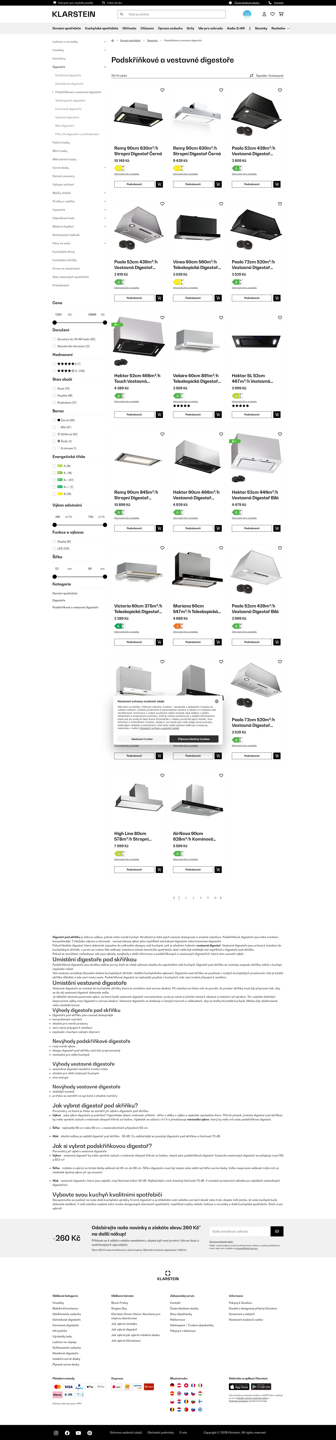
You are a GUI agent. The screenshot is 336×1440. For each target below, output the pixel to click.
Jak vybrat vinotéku (124, 1324)
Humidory (58, 58)
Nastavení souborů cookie (246, 1319)
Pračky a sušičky (63, 201)
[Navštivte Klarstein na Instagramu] (55, 1433)
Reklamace (177, 1319)
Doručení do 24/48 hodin (76, 339)
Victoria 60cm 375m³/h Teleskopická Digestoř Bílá (138, 608)
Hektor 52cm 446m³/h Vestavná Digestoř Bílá (255, 495)
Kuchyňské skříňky (64, 260)
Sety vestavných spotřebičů (70, 277)
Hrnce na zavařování (66, 268)
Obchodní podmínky (161, 1432)
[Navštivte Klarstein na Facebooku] (67, 1433)
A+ (67, 472)
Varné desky (60, 167)
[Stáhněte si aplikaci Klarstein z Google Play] (261, 1386)
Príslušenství (60, 285)
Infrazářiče (59, 1331)
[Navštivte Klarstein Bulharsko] (193, 1401)
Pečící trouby (61, 142)
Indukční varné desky (66, 1359)
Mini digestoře (64, 125)
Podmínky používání (238, 1401)
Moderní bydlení (63, 226)
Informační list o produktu (126, 174)
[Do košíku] (159, 184)
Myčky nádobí (61, 193)
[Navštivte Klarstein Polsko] (172, 1401)
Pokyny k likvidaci (240, 1303)
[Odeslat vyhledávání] (121, 14)
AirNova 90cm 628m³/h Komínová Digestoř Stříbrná (193, 836)
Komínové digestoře (68, 109)
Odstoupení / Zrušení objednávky (192, 1325)
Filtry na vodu (61, 243)
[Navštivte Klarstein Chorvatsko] (179, 1401)
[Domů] (115, 40)
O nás (183, 1432)
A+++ (68, 486)
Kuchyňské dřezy (63, 251)
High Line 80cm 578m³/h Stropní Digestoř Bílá (131, 836)
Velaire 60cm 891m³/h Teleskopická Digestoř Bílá (196, 378)
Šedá (66, 441)
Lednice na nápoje (64, 1342)
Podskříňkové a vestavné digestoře (78, 92)
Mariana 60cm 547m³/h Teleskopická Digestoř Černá (195, 608)
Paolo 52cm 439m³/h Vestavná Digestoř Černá (253, 150)
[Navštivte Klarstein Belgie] (172, 1409)
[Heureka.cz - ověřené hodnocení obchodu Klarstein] (247, 14)
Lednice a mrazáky (65, 41)
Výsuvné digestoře (67, 117)
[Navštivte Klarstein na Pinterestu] (89, 1433)
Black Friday (119, 1303)
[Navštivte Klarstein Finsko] (200, 1401)
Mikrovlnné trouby (64, 159)
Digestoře (58, 67)
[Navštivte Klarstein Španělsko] (172, 1393)
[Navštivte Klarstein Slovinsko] (193, 1409)
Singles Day (119, 1308)
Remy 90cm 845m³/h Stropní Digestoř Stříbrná (136, 495)
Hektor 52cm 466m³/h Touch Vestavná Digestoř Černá (137, 378)
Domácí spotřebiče (65, 593)
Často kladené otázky (247, 2)
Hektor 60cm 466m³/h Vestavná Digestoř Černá (196, 495)
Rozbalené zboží (283, 28)
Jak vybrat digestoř (124, 1329)
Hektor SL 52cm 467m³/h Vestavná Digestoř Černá (251, 378)
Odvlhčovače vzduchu (66, 1314)
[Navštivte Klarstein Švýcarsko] (186, 1385)
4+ (79, 370)
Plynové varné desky (65, 1364)
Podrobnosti (134, 184)
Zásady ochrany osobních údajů (252, 1398)
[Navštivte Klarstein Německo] (172, 1385)
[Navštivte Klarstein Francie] (193, 1385)
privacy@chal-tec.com (247, 1248)
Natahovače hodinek (66, 235)
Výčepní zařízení (63, 184)
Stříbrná (69, 434)
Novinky (261, 28)
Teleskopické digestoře (70, 100)
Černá (67, 420)
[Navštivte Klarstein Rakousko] (179, 1385)
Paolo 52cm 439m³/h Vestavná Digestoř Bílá (255, 608)
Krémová (68, 448)
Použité (64, 395)
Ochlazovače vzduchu (66, 1347)
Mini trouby (59, 151)
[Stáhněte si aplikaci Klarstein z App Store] (239, 1386)
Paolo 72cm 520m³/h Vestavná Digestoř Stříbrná (253, 722)
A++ (68, 479)
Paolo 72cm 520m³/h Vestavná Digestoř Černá (253, 264)
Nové (63, 388)
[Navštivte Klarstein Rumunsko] (186, 1401)
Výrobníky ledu (62, 1336)
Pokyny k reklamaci (183, 1331)
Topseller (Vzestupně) (270, 75)
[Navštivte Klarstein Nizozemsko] (179, 1409)
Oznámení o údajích (242, 1314)
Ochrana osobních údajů (221, 1241)
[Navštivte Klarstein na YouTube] (78, 1433)
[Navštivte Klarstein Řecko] (200, 1409)
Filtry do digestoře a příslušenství (77, 134)
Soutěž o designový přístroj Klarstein (253, 1308)
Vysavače (58, 209)
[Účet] (264, 14)
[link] (138, 114)
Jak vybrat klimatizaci (126, 1340)
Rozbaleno (67, 402)
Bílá (65, 427)
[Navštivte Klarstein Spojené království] (179, 1393)
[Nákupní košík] (281, 14)
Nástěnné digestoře (68, 75)
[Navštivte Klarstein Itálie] (200, 1385)
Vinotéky (58, 50)
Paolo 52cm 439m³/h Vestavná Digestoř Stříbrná (136, 264)
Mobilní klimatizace (65, 1308)
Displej (64, 541)
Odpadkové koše (63, 218)
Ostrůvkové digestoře (69, 83)
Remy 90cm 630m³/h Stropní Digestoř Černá (138, 150)
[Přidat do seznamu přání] (162, 90)
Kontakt (279, 2)
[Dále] (287, 28)
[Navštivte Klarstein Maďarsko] (200, 1393)
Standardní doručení (73, 346)
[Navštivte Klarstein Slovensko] (186, 1393)
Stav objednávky (181, 1314)
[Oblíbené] (272, 14)
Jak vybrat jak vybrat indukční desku (135, 1335)
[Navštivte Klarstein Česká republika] (193, 1393)
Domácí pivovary (63, 176)
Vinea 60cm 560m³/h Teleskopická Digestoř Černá (195, 264)
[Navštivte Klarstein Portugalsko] (186, 1409)
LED (63, 548)
